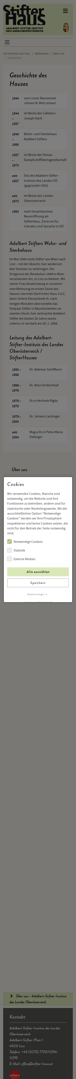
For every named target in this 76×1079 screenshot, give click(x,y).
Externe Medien (24, 559)
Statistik (19, 550)
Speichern (38, 582)
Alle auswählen (38, 571)
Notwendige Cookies (28, 542)
